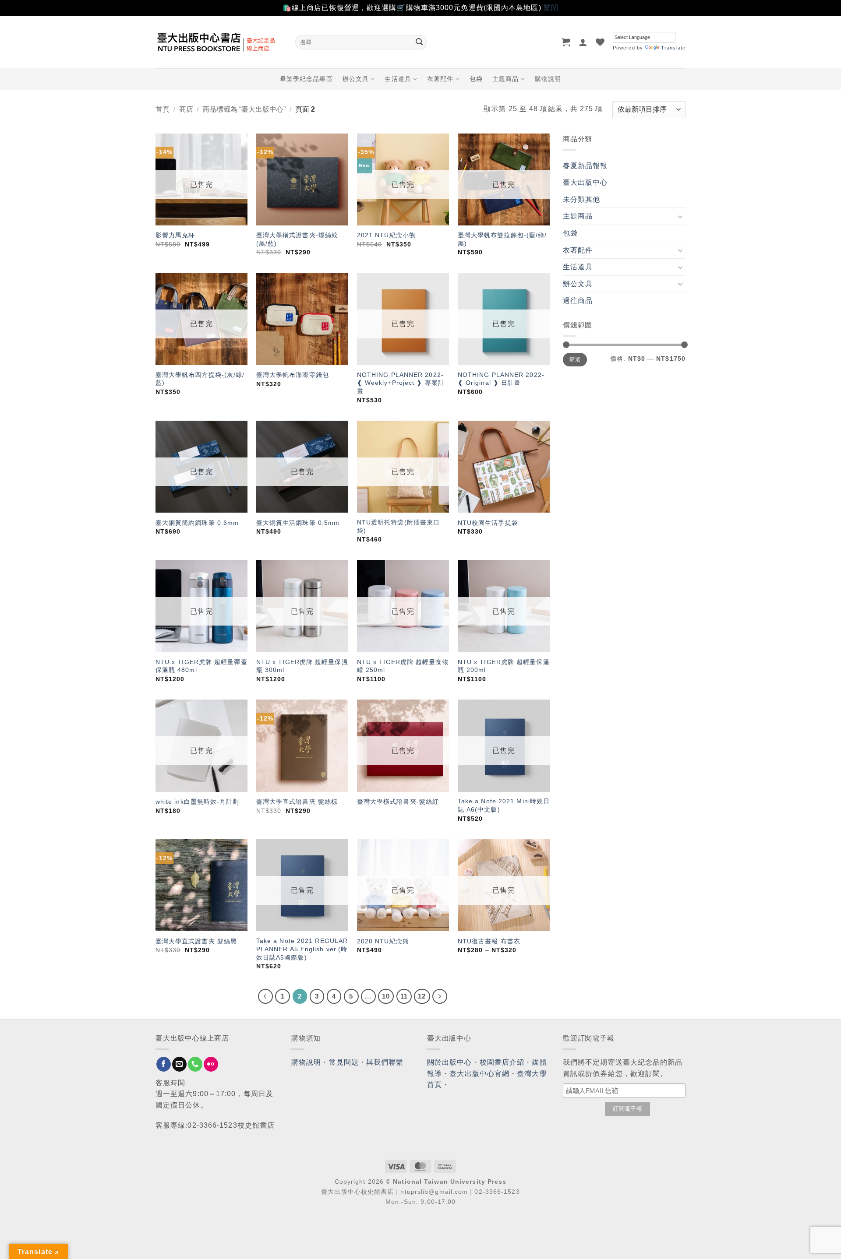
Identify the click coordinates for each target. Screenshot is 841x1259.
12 (422, 996)
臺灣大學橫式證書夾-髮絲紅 (398, 801)
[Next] (439, 996)
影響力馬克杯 (175, 235)
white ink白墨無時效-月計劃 (197, 801)
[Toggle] (680, 216)
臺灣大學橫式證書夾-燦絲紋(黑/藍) (297, 239)
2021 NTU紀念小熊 (386, 235)
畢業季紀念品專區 (306, 78)
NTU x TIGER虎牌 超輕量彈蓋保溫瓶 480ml (201, 666)
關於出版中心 (449, 1062)
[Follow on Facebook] (163, 1064)
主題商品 (505, 78)
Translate (673, 47)
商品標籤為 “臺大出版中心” (244, 109)
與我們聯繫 (385, 1062)
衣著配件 (440, 78)
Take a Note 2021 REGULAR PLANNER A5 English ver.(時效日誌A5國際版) (302, 948)
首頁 (162, 109)
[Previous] (265, 996)
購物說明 (548, 78)
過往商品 (578, 300)
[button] (566, 42)
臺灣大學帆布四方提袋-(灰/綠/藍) (200, 379)
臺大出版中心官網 (479, 1073)
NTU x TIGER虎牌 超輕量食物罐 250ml (403, 666)
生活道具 (398, 78)
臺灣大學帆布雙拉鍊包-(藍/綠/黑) (502, 239)
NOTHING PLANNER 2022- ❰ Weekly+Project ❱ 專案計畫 (401, 382)
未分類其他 (582, 199)
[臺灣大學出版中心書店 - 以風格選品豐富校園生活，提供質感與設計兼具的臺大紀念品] (218, 42)
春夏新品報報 (585, 165)
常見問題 (344, 1062)
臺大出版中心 (585, 182)
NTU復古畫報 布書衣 (489, 941)
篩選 (574, 359)
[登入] (583, 42)
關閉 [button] (551, 7)
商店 (186, 109)
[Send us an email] (179, 1064)
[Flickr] (211, 1064)
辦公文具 (356, 78)
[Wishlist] (600, 42)
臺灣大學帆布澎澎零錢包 (292, 374)
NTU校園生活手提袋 (488, 522)
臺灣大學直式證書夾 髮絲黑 (196, 941)
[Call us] (195, 1064)
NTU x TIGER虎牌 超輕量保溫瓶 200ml (504, 666)
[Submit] (419, 42)
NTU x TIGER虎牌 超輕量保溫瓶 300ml (302, 666)
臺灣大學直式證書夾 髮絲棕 (297, 801)
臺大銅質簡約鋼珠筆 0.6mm (197, 522)
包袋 (476, 78)
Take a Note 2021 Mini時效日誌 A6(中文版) (504, 805)
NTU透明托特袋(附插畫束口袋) (398, 526)
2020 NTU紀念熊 (383, 941)
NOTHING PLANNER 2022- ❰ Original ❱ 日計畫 (501, 379)
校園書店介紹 (502, 1062)
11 (404, 996)
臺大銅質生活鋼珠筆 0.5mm (298, 522)
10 (386, 996)
